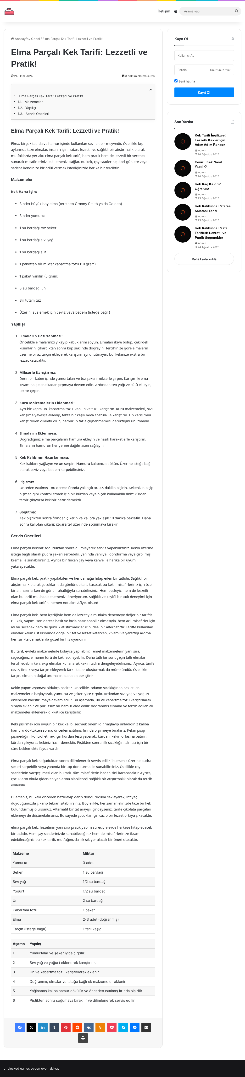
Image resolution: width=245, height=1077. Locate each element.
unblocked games (17, 1068)
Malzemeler (34, 102)
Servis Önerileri (37, 114)
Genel (35, 39)
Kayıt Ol (204, 92)
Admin (202, 150)
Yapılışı (30, 108)
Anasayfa (21, 39)
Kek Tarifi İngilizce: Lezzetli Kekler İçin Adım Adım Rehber (210, 140)
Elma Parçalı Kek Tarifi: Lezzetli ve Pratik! (51, 96)
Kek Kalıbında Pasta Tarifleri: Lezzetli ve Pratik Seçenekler (211, 232)
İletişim (164, 11)
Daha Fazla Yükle (204, 259)
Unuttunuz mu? (220, 70)
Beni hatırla (186, 81)
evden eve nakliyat (45, 1068)
